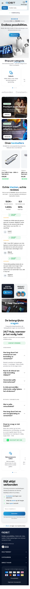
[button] (2, 3)
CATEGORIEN (6, 557)
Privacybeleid (14, 578)
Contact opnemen (14, 343)
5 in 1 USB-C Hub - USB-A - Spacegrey (10, 173)
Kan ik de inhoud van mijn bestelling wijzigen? (11, 373)
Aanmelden (14, 513)
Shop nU (7, 114)
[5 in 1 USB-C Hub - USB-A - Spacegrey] (11, 159)
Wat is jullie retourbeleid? (8, 405)
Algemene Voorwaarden (14, 582)
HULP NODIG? (6, 552)
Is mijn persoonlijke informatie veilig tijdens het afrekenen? (12, 389)
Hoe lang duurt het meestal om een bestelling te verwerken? (10, 355)
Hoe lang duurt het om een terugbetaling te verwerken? (12, 413)
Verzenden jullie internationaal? (9, 381)
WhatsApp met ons (16, 440)
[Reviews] (14, 547)
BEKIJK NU (7, 136)
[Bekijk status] (7, 292)
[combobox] (17, 8)
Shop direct (14, 35)
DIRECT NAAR (6, 562)
